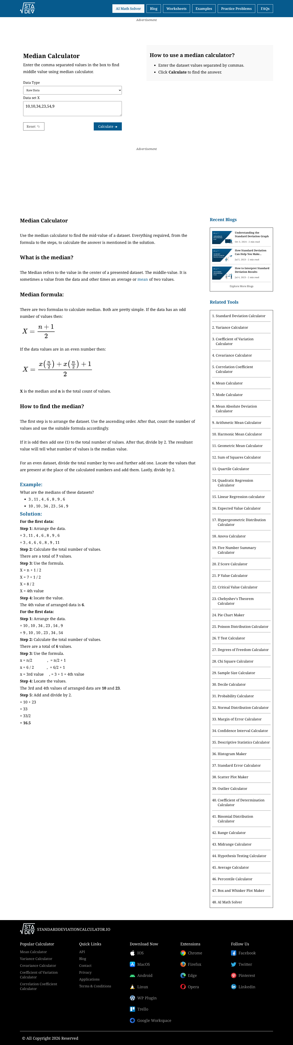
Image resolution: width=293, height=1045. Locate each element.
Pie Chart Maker (231, 615)
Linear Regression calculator (241, 496)
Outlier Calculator (232, 788)
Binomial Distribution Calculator (235, 818)
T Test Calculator (231, 638)
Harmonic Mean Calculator (240, 434)
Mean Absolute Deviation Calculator (236, 408)
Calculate (106, 126)
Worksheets (176, 8)
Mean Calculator (229, 383)
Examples (204, 8)
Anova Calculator (232, 536)
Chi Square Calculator (236, 661)
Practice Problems (236, 8)
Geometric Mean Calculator (240, 445)
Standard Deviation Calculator (241, 315)
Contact (85, 965)
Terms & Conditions (95, 986)
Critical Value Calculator (238, 587)
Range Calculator (232, 832)
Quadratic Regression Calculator (235, 482)
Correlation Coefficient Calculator (234, 369)
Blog (153, 8)
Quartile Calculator (233, 468)
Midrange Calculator (235, 844)
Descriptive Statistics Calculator (244, 742)
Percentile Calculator (235, 879)
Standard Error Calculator (239, 765)
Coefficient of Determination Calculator (241, 802)
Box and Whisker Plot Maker (241, 890)
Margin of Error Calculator (240, 719)
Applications (89, 979)
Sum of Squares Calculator (239, 457)
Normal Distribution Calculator (243, 707)
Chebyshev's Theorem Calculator (236, 601)
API (82, 951)
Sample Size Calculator (236, 672)
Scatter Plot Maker (233, 777)
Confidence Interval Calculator (243, 730)
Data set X (31, 97)
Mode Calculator (229, 394)
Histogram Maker (232, 753)
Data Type (31, 82)
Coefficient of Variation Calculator (235, 341)
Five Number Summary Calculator (237, 550)
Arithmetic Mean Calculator (238, 422)
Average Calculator (233, 867)
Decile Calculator (232, 684)
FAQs (265, 8)
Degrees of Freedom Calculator (243, 649)
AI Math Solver (128, 8)
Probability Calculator (236, 696)
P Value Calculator (233, 575)
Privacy (85, 972)
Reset (31, 126)
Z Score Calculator (233, 564)
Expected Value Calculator (239, 508)
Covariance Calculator (234, 355)
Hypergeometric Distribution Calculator (242, 522)
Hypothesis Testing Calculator (242, 855)
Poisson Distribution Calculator (243, 626)
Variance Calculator (232, 327)
